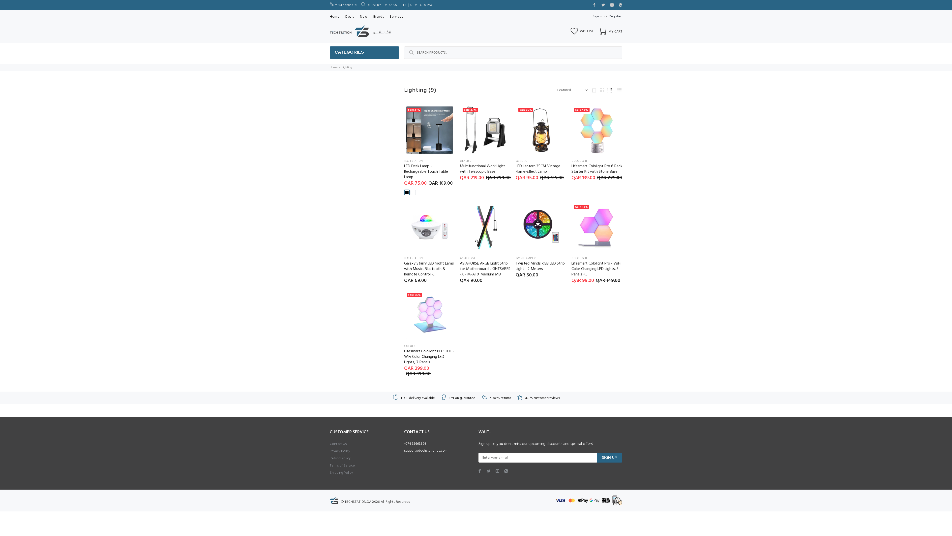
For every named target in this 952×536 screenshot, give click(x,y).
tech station (413, 258)
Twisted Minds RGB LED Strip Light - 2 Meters (540, 266)
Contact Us (338, 444)
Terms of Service (342, 466)
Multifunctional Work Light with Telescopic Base (482, 169)
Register (615, 16)
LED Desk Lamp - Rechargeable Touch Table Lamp (426, 171)
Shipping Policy (341, 473)
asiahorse (468, 258)
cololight (579, 161)
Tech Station (413, 161)
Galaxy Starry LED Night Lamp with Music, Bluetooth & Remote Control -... (429, 269)
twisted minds (526, 258)
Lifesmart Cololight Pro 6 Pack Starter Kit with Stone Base (596, 169)
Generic (466, 161)
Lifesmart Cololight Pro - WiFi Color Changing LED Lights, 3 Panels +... (596, 269)
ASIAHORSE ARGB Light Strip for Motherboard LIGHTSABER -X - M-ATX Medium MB (485, 269)
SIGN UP (609, 458)
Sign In (597, 16)
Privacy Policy (340, 451)
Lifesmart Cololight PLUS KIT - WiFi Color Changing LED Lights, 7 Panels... (429, 357)
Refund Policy (340, 458)
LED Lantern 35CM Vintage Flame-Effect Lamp (538, 169)
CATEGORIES (349, 52)
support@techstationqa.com (425, 451)
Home (333, 67)
